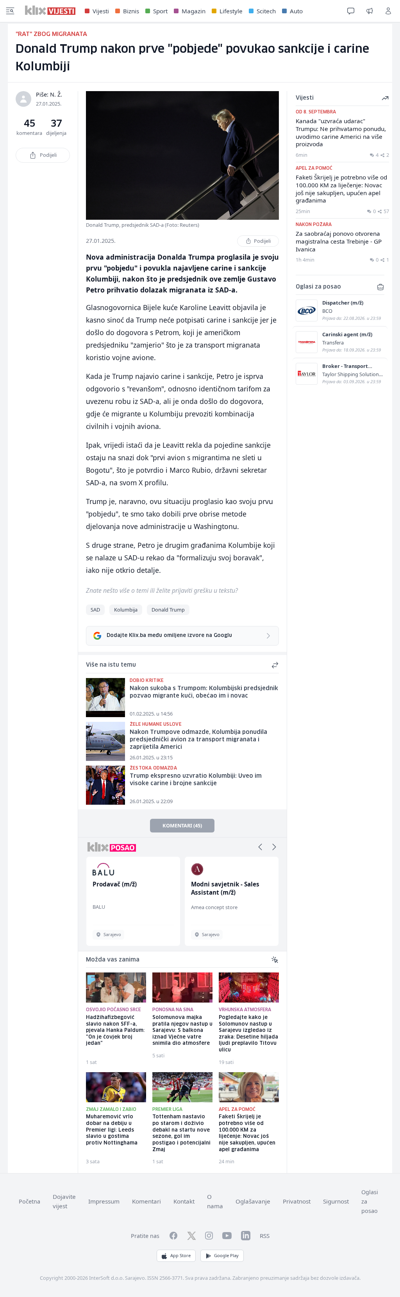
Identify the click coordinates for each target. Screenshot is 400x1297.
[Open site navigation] (10, 11)
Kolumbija (126, 609)
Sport (160, 11)
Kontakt (184, 1201)
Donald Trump (168, 609)
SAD (95, 609)
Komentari (146, 1201)
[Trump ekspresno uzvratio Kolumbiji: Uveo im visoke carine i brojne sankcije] (105, 785)
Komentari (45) (182, 825)
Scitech (266, 11)
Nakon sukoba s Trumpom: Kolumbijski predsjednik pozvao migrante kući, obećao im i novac (204, 692)
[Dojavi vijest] (369, 11)
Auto (296, 11)
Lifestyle (231, 11)
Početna (29, 1201)
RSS (265, 1236)
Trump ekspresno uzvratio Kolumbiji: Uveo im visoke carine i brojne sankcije (196, 779)
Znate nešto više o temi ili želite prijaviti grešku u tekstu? (162, 590)
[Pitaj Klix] (351, 11)
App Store (180, 1255)
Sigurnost (336, 1201)
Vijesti (101, 11)
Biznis (131, 11)
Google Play (226, 1255)
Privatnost (297, 1201)
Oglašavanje (253, 1201)
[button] (260, 847)
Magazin (193, 11)
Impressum (104, 1201)
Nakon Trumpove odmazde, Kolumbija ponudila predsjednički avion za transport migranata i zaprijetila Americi (198, 740)
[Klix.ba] (50, 10)
